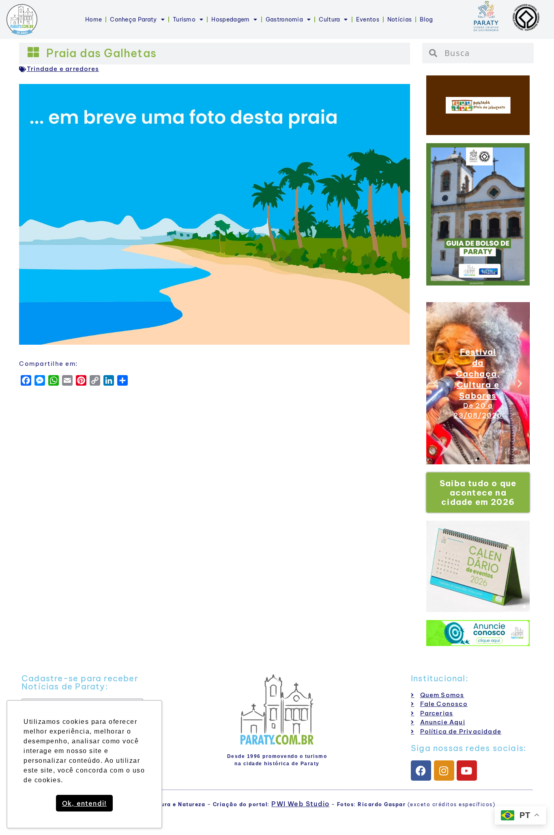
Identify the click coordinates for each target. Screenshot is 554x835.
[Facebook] (421, 770)
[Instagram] (444, 770)
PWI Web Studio (300, 804)
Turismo (184, 19)
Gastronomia (284, 19)
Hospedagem (230, 19)
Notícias (399, 19)
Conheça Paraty (133, 19)
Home (93, 19)
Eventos (367, 19)
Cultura (329, 19)
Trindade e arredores (63, 69)
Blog (426, 19)
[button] (435, 383)
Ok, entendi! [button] (84, 803)
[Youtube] (467, 770)
